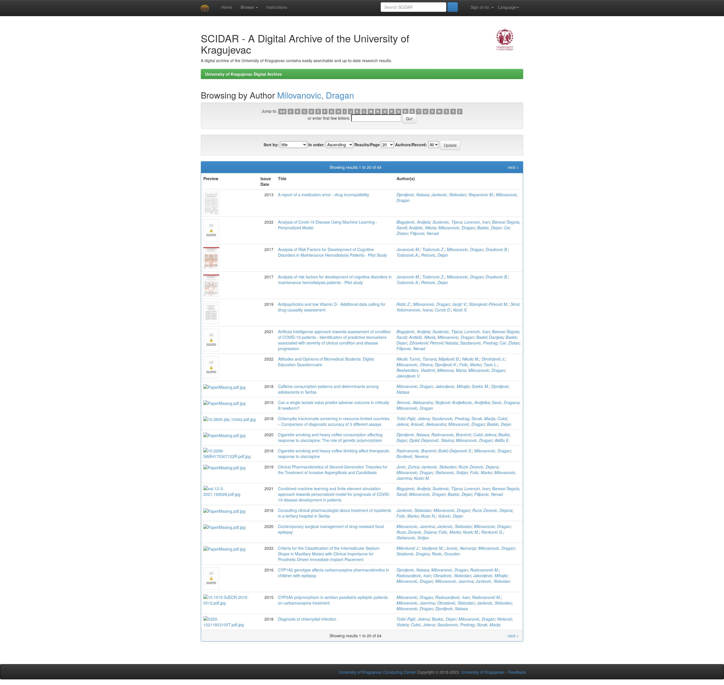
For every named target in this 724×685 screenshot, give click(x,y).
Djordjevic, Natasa (413, 194)
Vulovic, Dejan (450, 516)
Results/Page (367, 144)
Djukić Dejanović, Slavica (431, 440)
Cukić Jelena (484, 434)
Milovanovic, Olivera (414, 364)
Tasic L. (490, 364)
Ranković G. (492, 532)
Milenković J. (408, 548)
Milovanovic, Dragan (315, 95)
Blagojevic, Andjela (413, 222)
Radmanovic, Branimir (451, 434)
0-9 (282, 111)
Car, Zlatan (510, 343)
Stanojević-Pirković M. (488, 304)
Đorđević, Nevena (412, 456)
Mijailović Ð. (449, 359)
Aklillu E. (502, 440)
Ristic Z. (404, 304)
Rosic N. (428, 516)
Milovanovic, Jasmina (416, 526)
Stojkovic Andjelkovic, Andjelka (462, 402)
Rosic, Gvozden (446, 554)
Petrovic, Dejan (434, 255)
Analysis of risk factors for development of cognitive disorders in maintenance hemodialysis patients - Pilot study (335, 279)
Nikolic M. (470, 359)
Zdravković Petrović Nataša (433, 343)
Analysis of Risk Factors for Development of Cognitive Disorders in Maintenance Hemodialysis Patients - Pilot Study (332, 252)
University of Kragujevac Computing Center (377, 672)
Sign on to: (480, 7)
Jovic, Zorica (408, 467)
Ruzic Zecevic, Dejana (478, 467)
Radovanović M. (484, 570)
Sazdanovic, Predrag (478, 343)
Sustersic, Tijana (447, 222)
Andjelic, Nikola (422, 227)
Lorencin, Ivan (477, 222)
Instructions (276, 7)
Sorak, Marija (483, 418)
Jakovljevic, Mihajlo (452, 386)
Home (226, 7)
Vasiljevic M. (432, 548)
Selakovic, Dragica (413, 554)
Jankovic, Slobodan (448, 194)
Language (507, 7)
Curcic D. (443, 310)
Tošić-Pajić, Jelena (413, 418)
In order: (316, 144)
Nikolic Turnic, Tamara (416, 359)
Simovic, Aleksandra (415, 402)
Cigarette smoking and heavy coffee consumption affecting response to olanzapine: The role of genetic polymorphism (330, 437)
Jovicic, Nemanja (461, 548)
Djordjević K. (446, 364)
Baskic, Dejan (489, 227)
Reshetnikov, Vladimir (416, 370)
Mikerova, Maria (451, 370)
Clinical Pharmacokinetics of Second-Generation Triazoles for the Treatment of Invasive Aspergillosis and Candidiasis (332, 469)
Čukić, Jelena (423, 624)
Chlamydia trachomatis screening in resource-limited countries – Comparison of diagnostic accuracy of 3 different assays (333, 421)
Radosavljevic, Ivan (414, 575)
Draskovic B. (497, 249)
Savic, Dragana (505, 402)
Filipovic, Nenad (424, 233)
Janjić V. (459, 304)
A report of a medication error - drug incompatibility (323, 194)
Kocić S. (460, 310)
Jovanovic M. (408, 249)
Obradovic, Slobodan (452, 575)
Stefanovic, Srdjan (451, 472)
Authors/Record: (411, 144)
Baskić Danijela (489, 337)
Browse (248, 7)
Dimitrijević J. (493, 359)
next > (513, 167)
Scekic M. (480, 386)
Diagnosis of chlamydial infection (307, 619)
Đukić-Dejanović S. (455, 450)
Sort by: (271, 144)
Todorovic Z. (433, 249)
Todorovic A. (408, 255)
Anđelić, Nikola (422, 337)
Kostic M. (422, 478)
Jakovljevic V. (408, 376)
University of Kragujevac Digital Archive (243, 74)
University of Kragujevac (483, 672)
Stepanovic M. (481, 194)
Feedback (517, 672)
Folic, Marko (470, 364)
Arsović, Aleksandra (428, 424)
